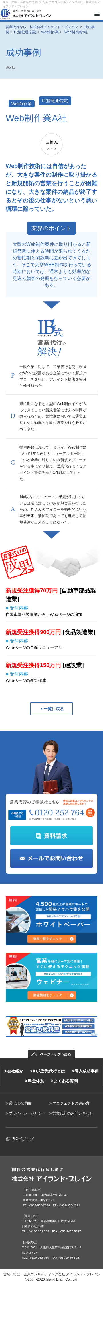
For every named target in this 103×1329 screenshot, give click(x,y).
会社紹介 (15, 1071)
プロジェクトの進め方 (71, 1103)
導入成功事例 (87, 1071)
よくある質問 (66, 1081)
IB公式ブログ (22, 1139)
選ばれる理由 (20, 1103)
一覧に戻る (54, 708)
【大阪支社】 (30, 1242)
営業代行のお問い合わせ (72, 1113)
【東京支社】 (30, 1216)
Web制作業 (21, 103)
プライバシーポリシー (27, 1113)
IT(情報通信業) (55, 100)
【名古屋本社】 (33, 1189)
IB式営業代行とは (49, 1071)
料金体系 (36, 1081)
